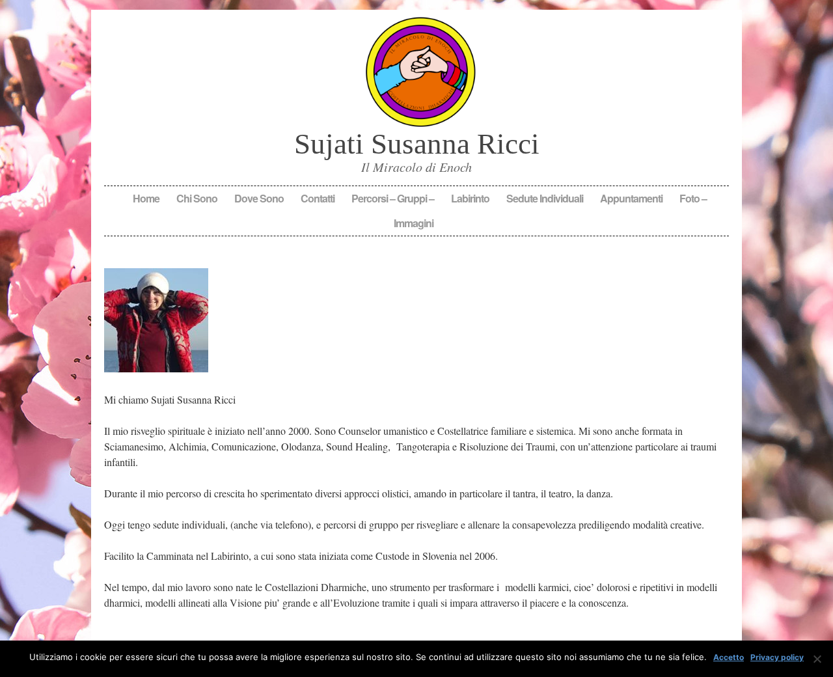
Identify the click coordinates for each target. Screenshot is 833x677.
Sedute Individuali (544, 198)
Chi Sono (196, 198)
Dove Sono (259, 198)
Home (146, 198)
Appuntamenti (631, 198)
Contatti (318, 198)
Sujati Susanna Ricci (416, 144)
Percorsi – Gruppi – (392, 198)
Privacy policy (777, 657)
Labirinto (470, 198)
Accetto (728, 657)
